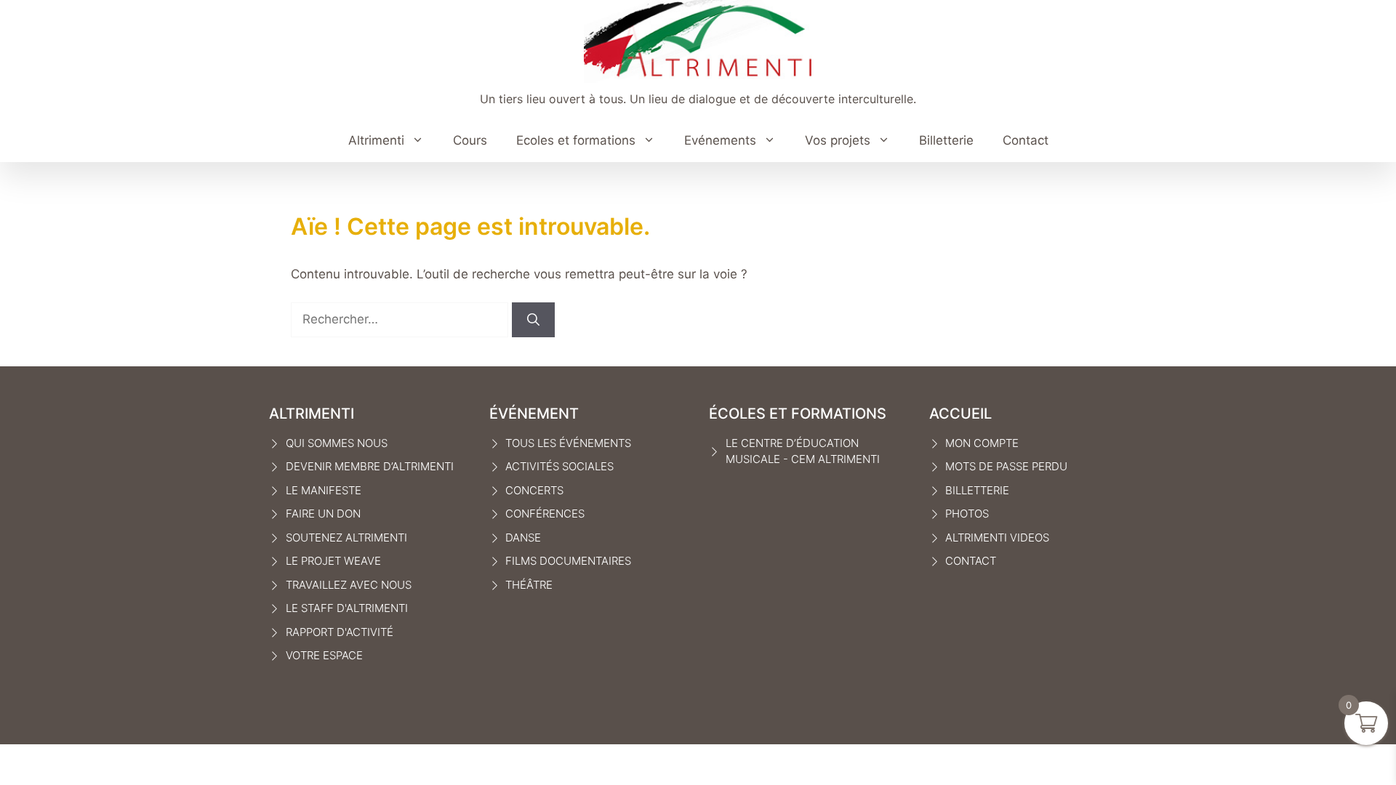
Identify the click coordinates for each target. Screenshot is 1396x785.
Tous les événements (568, 443)
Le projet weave (333, 561)
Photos (967, 513)
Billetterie (946, 140)
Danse (523, 537)
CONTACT (970, 561)
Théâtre (529, 585)
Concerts (534, 490)
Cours (470, 140)
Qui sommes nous (337, 443)
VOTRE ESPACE (324, 655)
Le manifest (320, 490)
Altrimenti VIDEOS (997, 537)
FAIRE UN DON (323, 513)
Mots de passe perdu (1006, 466)
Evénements (720, 140)
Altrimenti (376, 140)
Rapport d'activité (339, 632)
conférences (545, 513)
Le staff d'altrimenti (347, 608)
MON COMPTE (982, 443)
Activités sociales (559, 466)
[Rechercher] (533, 319)
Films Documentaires (568, 561)
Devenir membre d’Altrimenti (370, 466)
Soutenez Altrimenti (346, 537)
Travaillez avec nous (349, 585)
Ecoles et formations (575, 140)
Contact (1025, 140)
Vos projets (837, 140)
